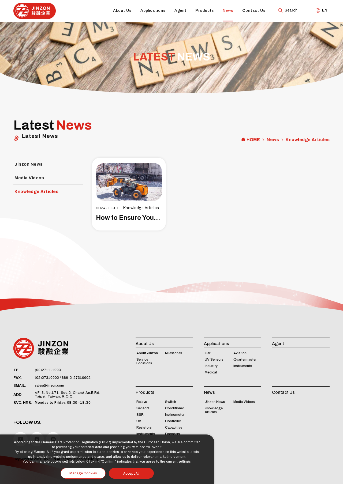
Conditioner (174, 408)
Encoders (172, 434)
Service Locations (144, 361)
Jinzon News (28, 164)
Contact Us (254, 11)
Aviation (240, 353)
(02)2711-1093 (48, 370)
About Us (122, 11)
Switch (170, 402)
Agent (180, 11)
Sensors (143, 408)
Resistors (144, 427)
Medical (211, 372)
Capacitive (173, 427)
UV (138, 421)
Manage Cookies (83, 473)
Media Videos (29, 178)
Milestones (173, 353)
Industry (211, 366)
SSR (140, 415)
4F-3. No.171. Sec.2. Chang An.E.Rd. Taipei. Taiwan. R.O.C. (67, 394)
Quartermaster (244, 359)
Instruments (242, 366)
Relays (141, 402)
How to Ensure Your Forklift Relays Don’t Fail (129, 217)
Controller (173, 421)
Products (204, 11)
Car (207, 353)
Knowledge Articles (308, 140)
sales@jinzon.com (49, 385)
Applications (153, 11)
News (228, 11)
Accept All (131, 473)
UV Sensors (214, 359)
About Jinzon (147, 353)
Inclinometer (174, 415)
